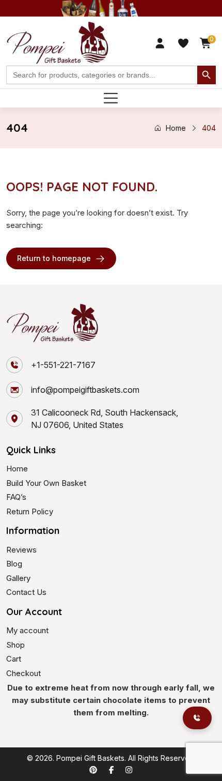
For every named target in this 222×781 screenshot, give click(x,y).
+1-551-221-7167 (63, 365)
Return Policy (29, 511)
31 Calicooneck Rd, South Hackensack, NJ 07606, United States (104, 418)
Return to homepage (54, 258)
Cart (13, 659)
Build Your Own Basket (46, 483)
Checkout (23, 673)
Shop (15, 645)
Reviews (21, 550)
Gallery (18, 578)
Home (176, 128)
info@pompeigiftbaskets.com (85, 390)
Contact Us (26, 592)
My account (27, 630)
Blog (14, 564)
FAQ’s (16, 497)
